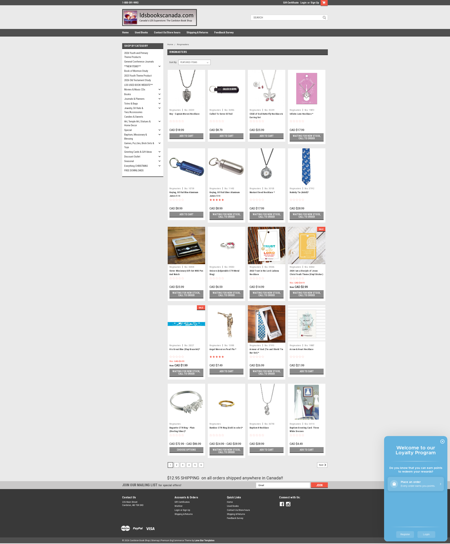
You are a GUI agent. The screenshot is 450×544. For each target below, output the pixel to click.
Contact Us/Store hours (167, 32)
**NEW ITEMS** (132, 66)
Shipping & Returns (197, 32)
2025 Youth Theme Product (138, 75)
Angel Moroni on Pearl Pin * (223, 349)
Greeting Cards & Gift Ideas (138, 151)
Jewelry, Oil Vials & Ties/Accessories (133, 110)
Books (127, 94)
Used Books (141, 32)
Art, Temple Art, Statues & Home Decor (137, 123)
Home (125, 32)
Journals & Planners (134, 98)
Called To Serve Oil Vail (221, 114)
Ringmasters (183, 44)
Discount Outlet (132, 156)
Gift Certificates (182, 502)
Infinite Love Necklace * (301, 114)
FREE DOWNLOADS (134, 170)
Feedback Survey (224, 32)
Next (321, 465)
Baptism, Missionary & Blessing (135, 136)
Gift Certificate (291, 2)
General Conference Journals (139, 61)
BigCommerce (177, 540)
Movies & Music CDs (134, 89)
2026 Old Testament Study (137, 80)
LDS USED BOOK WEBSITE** (138, 85)
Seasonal (129, 161)
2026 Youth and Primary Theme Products (136, 55)
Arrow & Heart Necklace (301, 349)
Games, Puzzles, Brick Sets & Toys (139, 145)
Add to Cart (186, 135)
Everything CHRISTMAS (136, 165)
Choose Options (186, 449)
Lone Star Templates (204, 540)
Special (128, 130)
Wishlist (178, 506)
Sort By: (173, 62)
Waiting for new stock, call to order (307, 137)
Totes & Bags (131, 103)
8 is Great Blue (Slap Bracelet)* (184, 349)
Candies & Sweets (133, 116)
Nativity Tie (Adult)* (299, 192)
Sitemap (155, 540)
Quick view (186, 104)
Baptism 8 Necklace (259, 428)
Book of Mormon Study (136, 70)
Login (303, 2)
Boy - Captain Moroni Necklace (184, 114)
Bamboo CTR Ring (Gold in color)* (226, 428)
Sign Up (315, 2)
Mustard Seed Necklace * (262, 192)
